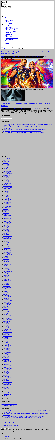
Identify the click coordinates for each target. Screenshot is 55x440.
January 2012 (6, 395)
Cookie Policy (34, 431)
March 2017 (6, 311)
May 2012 (5, 390)
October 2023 (6, 205)
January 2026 (6, 168)
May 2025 (5, 179)
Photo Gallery (6, 26)
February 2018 (7, 297)
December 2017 (7, 299)
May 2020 (5, 260)
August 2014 (6, 353)
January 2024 (6, 201)
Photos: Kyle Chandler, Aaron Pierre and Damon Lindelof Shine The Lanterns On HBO (24, 129)
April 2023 (6, 213)
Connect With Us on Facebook (10, 423)
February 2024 (7, 199)
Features (5, 17)
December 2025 (7, 169)
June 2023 (6, 210)
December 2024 (7, 186)
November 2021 (7, 236)
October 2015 (6, 334)
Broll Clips (8, 43)
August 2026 (6, 159)
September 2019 (7, 271)
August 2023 (6, 207)
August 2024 (6, 191)
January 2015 (6, 347)
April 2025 (6, 180)
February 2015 (7, 345)
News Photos (9, 32)
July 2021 (5, 241)
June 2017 (6, 307)
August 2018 (6, 288)
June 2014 (6, 356)
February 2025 (7, 183)
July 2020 (5, 257)
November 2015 (7, 333)
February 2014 (7, 361)
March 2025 (6, 182)
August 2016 (6, 321)
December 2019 (7, 267)
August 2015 (6, 337)
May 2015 (5, 341)
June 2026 (6, 161)
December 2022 (7, 218)
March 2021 (6, 246)
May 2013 (5, 374)
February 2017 (7, 313)
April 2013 (6, 375)
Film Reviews (9, 36)
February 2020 (7, 264)
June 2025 (6, 178)
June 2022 (6, 226)
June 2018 (6, 291)
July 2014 (5, 355)
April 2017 (6, 310)
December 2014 (7, 348)
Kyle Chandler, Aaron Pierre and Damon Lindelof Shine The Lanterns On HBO (22, 131)
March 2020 (6, 263)
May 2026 (5, 163)
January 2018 (6, 298)
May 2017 (5, 309)
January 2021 (6, 249)
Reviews (5, 35)
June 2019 (6, 275)
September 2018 (7, 287)
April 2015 (6, 342)
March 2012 (6, 392)
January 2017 (6, 314)
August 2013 (6, 369)
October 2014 (6, 351)
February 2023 (7, 215)
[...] (44, 89)
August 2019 (6, 272)
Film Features (9, 19)
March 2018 (6, 295)
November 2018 (7, 284)
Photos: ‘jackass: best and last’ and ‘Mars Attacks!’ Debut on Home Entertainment (23, 132)
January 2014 (6, 363)
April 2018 (6, 294)
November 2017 (7, 301)
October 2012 (6, 383)
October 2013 (6, 367)
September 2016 (7, 319)
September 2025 (7, 174)
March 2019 (6, 279)
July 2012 (5, 387)
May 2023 (5, 211)
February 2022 (7, 232)
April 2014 (6, 359)
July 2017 (5, 306)
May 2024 (5, 195)
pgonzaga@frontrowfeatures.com (9, 404)
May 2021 (5, 244)
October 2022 (6, 221)
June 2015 (6, 340)
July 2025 (5, 176)
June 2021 (6, 242)
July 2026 (5, 160)
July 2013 (5, 371)
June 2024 (6, 194)
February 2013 (7, 378)
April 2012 (6, 391)
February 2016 (7, 329)
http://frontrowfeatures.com (7, 405)
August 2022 (6, 224)
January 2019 (6, 282)
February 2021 (7, 248)
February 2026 (7, 167)
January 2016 (6, 330)
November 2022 (7, 219)
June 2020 (6, 259)
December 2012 (7, 380)
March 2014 (6, 360)
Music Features (10, 20)
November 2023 (7, 203)
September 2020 (7, 255)
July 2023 (5, 209)
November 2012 (7, 382)
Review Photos (10, 39)
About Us (5, 435)
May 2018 (5, 292)
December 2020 (7, 251)
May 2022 (5, 228)
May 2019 (5, 276)
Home (4, 16)
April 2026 (6, 164)
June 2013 (6, 372)
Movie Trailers (7, 44)
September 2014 (7, 352)
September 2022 (7, 222)
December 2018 (7, 283)
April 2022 (6, 229)
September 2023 (7, 206)
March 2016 (6, 328)
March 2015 (6, 344)
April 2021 (6, 245)
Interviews (9, 42)
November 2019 (7, 268)
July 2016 (5, 322)
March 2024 (6, 198)
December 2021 (7, 234)
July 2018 (5, 290)
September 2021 (7, 238)
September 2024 (7, 190)
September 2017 (7, 303)
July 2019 (5, 274)
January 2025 (6, 184)
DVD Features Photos (11, 30)
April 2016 (6, 326)
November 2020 (7, 252)
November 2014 (7, 349)
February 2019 (7, 280)
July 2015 (5, 338)
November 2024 (7, 187)
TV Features (9, 23)
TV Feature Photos (11, 31)
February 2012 (7, 394)
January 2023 (6, 217)
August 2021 (6, 240)
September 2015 (7, 336)
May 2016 (5, 325)
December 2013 (7, 364)
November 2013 (7, 365)
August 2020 (6, 256)
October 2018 (6, 286)
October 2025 (6, 172)
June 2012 (6, 388)
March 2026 (6, 165)
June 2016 (6, 324)
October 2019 (6, 269)
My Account (6, 436)
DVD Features (9, 21)
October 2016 (6, 318)
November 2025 (7, 171)
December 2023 (7, 202)
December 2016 (7, 315)
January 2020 (6, 265)
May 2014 (5, 357)
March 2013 (6, 376)
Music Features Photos (12, 28)
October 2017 (6, 302)
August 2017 (6, 305)
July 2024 (5, 192)
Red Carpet (9, 34)
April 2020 (6, 261)
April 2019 (6, 278)
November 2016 (7, 317)
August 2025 (6, 175)
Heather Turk (36, 109)
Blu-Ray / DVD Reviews (12, 38)
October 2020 (6, 253)
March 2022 (6, 230)
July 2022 (5, 225)
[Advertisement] (27, 11)
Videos (5, 40)
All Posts (6, 48)
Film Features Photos (11, 27)
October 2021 (6, 237)
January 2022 (6, 233)
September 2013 (7, 368)
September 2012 (7, 384)
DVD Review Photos (17, 57)
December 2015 (7, 332)
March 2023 (6, 214)
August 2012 (6, 386)
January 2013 (6, 379)
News (4, 24)
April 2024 (6, 196)
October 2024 (6, 188)
